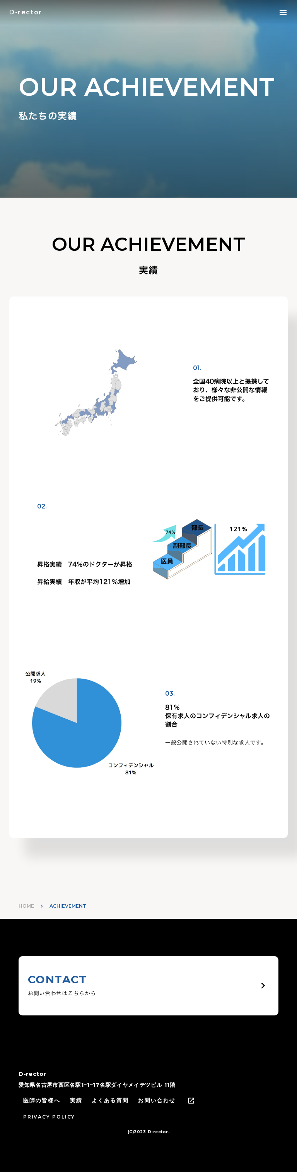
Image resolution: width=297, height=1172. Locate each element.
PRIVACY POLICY (49, 1117)
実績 (76, 1100)
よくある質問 (110, 1100)
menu (283, 12)
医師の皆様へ (42, 1100)
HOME (26, 906)
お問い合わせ (157, 1100)
